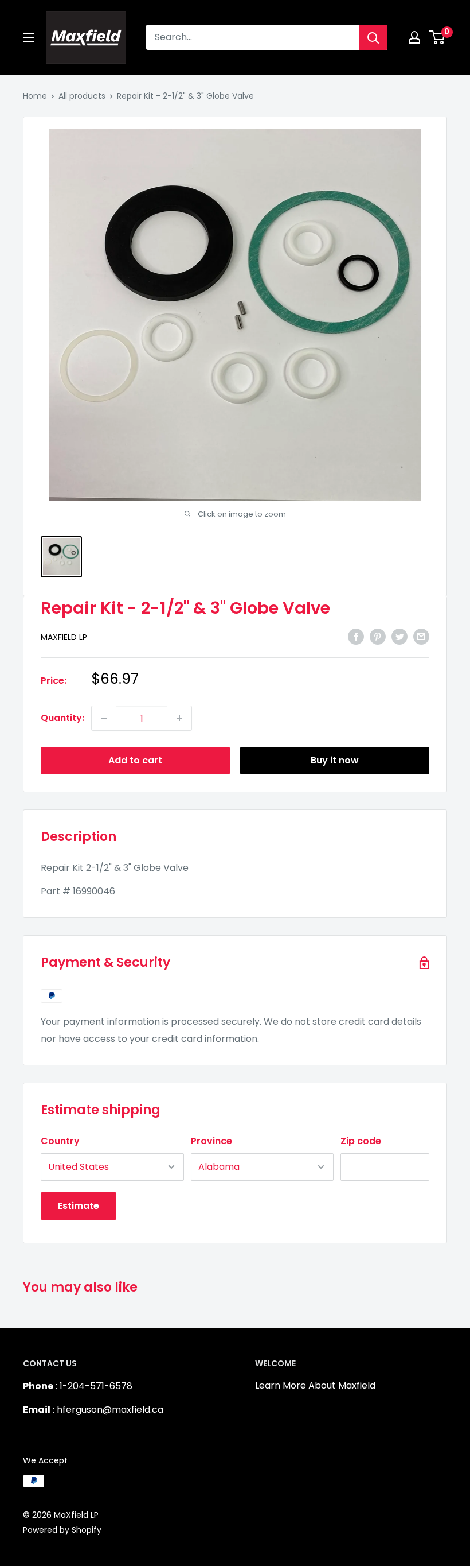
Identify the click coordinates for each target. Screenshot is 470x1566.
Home (35, 96)
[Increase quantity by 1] (179, 718)
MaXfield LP (64, 637)
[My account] (414, 37)
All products (81, 96)
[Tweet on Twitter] (399, 636)
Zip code (360, 1141)
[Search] (373, 37)
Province (211, 1141)
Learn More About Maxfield (315, 1385)
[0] (437, 37)
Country (60, 1141)
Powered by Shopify (62, 1530)
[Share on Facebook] (356, 636)
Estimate (78, 1205)
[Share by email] (421, 636)
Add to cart (135, 760)
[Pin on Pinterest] (378, 636)
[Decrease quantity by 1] (104, 718)
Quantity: (62, 717)
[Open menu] (28, 37)
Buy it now (335, 760)
